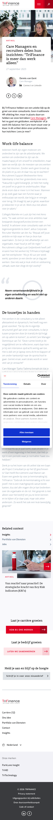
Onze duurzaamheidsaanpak (27, 802)
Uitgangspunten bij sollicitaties (26, 798)
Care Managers (38, 118)
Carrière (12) (8, 712)
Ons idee (6, 717)
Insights (6, 534)
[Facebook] (29, 813)
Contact (6, 727)
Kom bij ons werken (21, 629)
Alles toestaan (26, 432)
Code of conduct (26, 807)
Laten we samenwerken (21, 651)
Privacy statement (26, 794)
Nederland (12, 744)
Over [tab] (43, 384)
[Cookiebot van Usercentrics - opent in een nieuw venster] (38, 376)
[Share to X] (14, 95)
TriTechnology (9, 775)
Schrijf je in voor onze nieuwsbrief (24, 676)
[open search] (48, 4)
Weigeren (26, 441)
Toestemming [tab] (10, 384)
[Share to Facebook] (8, 95)
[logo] (10, 4)
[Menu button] (39, 4)
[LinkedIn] (23, 813)
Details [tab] (27, 384)
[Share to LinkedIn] (20, 95)
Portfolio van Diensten (13, 539)
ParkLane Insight (11, 765)
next (47, 566)
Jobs (4, 544)
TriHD (5, 770)
